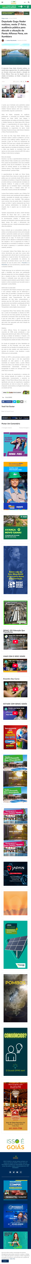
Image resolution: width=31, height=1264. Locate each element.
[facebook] (10, 1172)
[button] (2, 2)
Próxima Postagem (24, 428)
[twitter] (13, 1172)
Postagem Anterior (7, 428)
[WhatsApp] (18, 401)
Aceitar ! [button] (5, 1261)
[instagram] (20, 1172)
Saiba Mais (12, 1259)
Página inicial (5, 18)
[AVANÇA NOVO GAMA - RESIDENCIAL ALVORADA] (15, 527)
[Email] (21, 401)
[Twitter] (14, 401)
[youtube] (17, 1172)
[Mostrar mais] (25, 401)
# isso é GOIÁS (13, 18)
